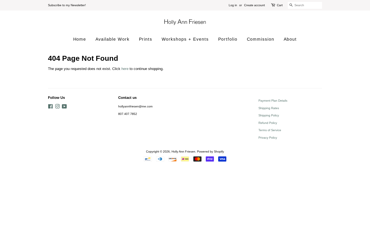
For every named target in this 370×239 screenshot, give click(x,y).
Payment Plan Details (272, 100)
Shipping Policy (268, 115)
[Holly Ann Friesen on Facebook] (50, 107)
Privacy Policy (267, 137)
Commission (261, 39)
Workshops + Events (185, 39)
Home (79, 39)
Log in (233, 5)
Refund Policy (267, 123)
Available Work (112, 39)
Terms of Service (269, 130)
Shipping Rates (268, 108)
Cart (280, 5)
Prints (145, 39)
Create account (254, 5)
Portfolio (228, 39)
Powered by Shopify (210, 151)
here (124, 69)
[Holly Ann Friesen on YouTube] (64, 107)
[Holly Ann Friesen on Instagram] (57, 107)
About (290, 39)
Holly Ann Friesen (183, 151)
